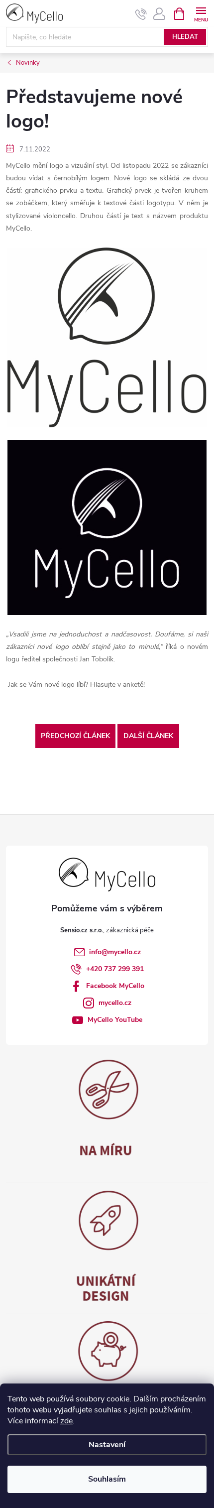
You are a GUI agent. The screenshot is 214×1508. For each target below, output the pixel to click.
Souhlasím (107, 1479)
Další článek (148, 736)
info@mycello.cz (115, 952)
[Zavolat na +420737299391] (141, 13)
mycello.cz (115, 1002)
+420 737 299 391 (115, 969)
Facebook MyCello (115, 986)
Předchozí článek (75, 736)
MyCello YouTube (115, 1019)
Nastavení (107, 1444)
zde (66, 1420)
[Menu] (201, 13)
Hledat (185, 36)
